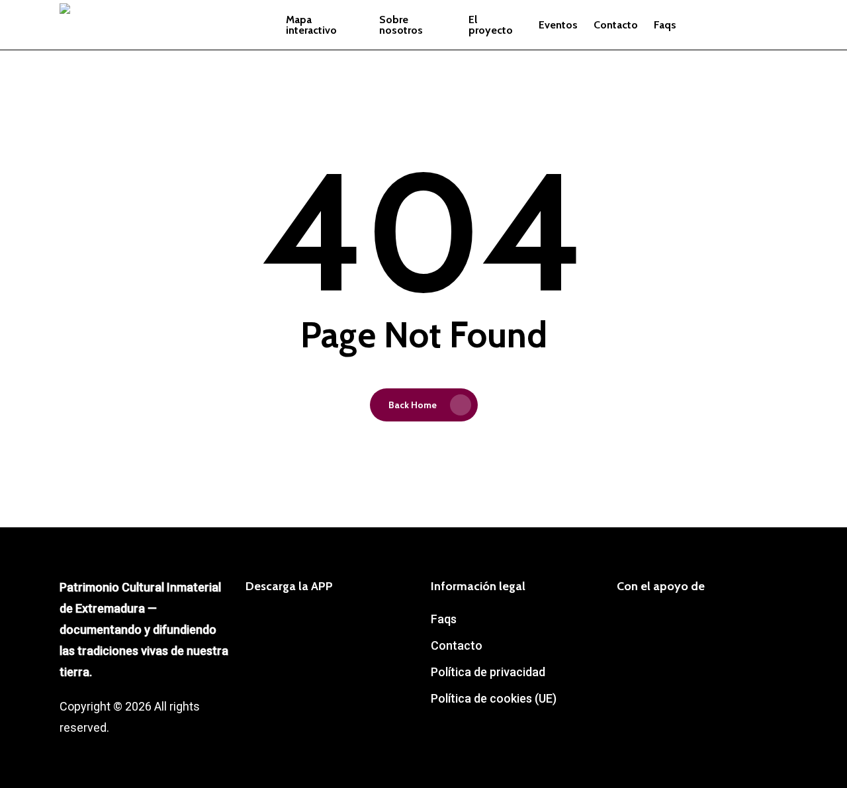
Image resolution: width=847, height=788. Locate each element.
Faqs (444, 619)
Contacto (456, 645)
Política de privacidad (488, 672)
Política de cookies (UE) (494, 698)
